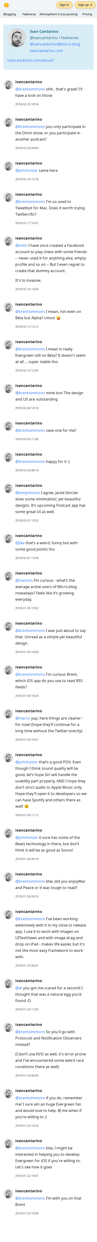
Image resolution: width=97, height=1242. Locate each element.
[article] (48, 93)
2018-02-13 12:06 (26, 370)
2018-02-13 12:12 (26, 326)
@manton (24, 580)
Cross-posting (67, 14)
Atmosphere (48, 14)
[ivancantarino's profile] (8, 84)
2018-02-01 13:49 (26, 558)
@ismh (21, 245)
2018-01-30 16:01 (26, 739)
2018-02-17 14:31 (26, 223)
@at (18, 988)
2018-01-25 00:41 (26, 965)
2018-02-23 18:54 (26, 104)
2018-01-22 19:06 (26, 1213)
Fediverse (29, 14)
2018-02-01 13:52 (26, 520)
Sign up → (85, 5)
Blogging (9, 14)
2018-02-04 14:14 (26, 408)
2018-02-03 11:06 (26, 439)
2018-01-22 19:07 (26, 1176)
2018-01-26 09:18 (26, 859)
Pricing (87, 14)
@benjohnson (27, 492)
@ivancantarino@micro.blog (55, 44)
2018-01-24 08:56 (26, 1075)
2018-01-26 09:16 (26, 896)
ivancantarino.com (46, 50)
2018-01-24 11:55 (26, 1009)
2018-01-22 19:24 (26, 1125)
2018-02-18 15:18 (26, 179)
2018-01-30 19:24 (26, 696)
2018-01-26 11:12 (26, 815)
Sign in (64, 5)
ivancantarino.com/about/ (30, 60)
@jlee (20, 542)
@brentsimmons (30, 89)
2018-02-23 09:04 (26, 148)
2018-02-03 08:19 (26, 470)
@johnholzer (26, 170)
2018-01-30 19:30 (26, 652)
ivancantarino (28, 81)
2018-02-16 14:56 (26, 289)
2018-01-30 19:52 (26, 608)
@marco (22, 718)
